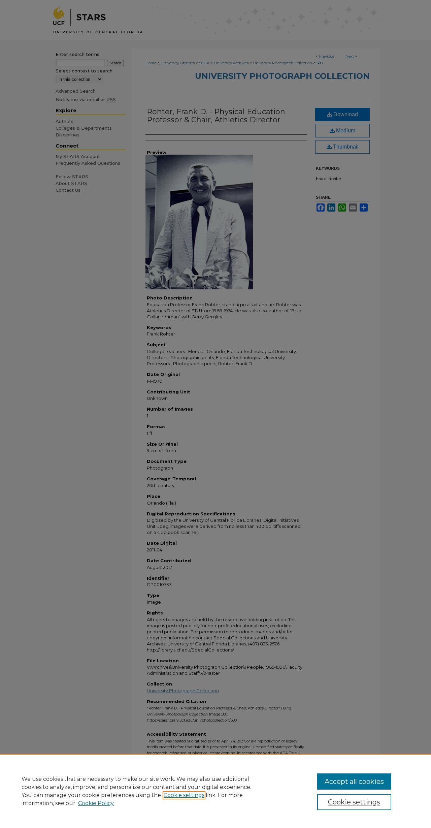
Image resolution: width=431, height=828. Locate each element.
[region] (215, 791)
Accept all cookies (354, 781)
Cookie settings (184, 795)
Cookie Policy (96, 803)
